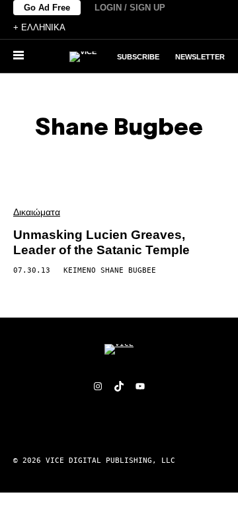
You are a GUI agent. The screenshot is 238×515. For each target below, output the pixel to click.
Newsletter (200, 57)
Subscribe (138, 57)
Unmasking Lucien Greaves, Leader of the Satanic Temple (101, 243)
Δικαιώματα (36, 212)
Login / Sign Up (130, 8)
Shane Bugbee (128, 270)
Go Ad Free (47, 8)
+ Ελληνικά (39, 27)
